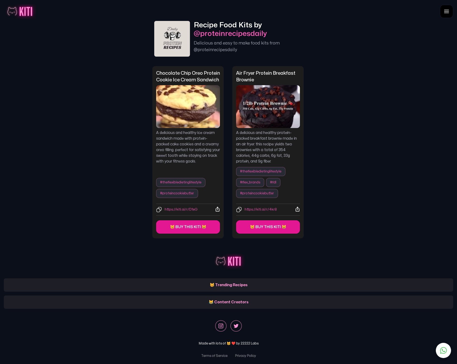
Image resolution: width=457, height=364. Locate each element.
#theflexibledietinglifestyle (180, 182)
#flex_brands (250, 182)
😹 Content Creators (228, 302)
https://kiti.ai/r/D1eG (181, 209)
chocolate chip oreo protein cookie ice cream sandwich (188, 76)
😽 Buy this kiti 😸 (188, 227)
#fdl (273, 182)
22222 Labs (249, 343)
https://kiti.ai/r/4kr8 (261, 209)
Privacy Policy (245, 355)
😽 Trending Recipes (229, 285)
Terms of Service (214, 355)
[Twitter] (236, 326)
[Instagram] (221, 326)
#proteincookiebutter (177, 193)
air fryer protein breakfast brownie (266, 76)
